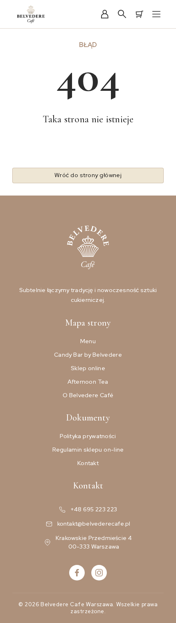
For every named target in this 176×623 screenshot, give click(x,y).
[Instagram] (99, 572)
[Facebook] (77, 572)
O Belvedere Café (88, 395)
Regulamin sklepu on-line (88, 449)
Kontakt (88, 463)
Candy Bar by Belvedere (88, 354)
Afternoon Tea (88, 381)
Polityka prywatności (88, 436)
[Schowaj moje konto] (104, 14)
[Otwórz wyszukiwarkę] (122, 14)
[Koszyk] (139, 14)
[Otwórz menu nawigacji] (156, 14)
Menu (88, 341)
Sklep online (88, 368)
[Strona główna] (31, 14)
